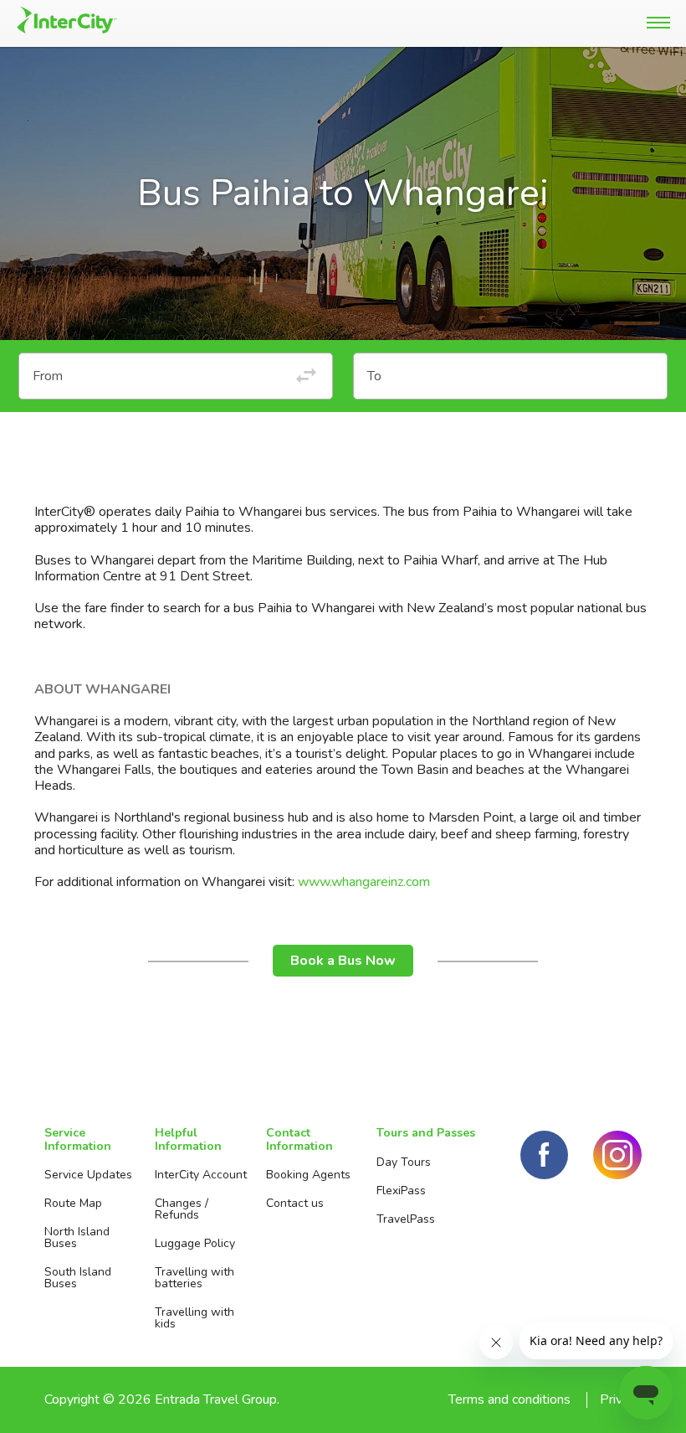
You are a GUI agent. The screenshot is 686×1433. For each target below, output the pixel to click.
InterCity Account (201, 1175)
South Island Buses (77, 1277)
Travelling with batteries (194, 1277)
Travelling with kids (194, 1318)
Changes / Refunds (181, 1209)
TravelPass (405, 1219)
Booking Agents (308, 1175)
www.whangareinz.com (364, 882)
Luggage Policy (195, 1243)
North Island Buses (77, 1237)
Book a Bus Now (343, 960)
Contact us (295, 1203)
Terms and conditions (509, 1399)
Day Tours (403, 1162)
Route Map (73, 1203)
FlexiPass (401, 1190)
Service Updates (88, 1175)
